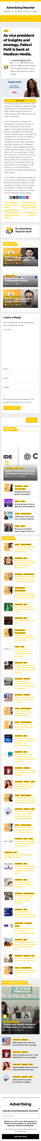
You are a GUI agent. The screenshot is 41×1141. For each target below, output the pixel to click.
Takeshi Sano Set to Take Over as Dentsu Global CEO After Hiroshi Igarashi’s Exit (24, 519)
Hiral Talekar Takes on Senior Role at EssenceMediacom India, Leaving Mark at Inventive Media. (12, 210)
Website (6, 387)
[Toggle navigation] (37, 18)
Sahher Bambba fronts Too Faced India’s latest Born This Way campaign (24, 786)
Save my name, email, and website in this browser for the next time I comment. (18, 400)
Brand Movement (20, 587)
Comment (7, 330)
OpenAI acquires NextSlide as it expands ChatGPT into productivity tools (20, 473)
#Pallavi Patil (15, 71)
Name (6, 369)
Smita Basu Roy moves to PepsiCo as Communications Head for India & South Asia (25, 595)
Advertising (9, 468)
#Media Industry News (25, 68)
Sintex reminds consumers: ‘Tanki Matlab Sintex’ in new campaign (24, 772)
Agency (6, 30)
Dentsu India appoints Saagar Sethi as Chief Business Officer (17, 301)
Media (12, 275)
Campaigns (27, 678)
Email (6, 378)
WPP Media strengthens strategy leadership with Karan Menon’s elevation (23, 830)
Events (17, 501)
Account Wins (19, 923)
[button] (33, 18)
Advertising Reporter (20, 7)
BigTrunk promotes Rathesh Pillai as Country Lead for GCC (25, 972)
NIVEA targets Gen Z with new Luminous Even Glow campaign (24, 699)
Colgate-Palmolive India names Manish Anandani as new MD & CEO (24, 638)
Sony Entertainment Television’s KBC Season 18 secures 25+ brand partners (24, 914)
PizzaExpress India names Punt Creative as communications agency (24, 931)
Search (31, 420)
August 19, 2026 (11, 1030)
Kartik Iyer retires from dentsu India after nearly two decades (23, 727)
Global (16, 468)
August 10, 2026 (13, 476)
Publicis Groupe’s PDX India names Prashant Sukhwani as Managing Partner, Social (24, 800)
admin (20, 263)
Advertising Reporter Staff (22, 60)
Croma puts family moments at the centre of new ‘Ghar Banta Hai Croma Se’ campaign (19, 1028)
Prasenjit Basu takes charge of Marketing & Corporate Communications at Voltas (24, 579)
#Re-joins (24, 71)
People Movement (16, 254)
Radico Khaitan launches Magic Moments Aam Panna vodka (25, 609)
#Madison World (23, 66)
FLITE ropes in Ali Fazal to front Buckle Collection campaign (24, 884)
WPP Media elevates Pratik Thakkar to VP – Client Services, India (20, 259)
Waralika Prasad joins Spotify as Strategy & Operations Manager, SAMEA (25, 494)
